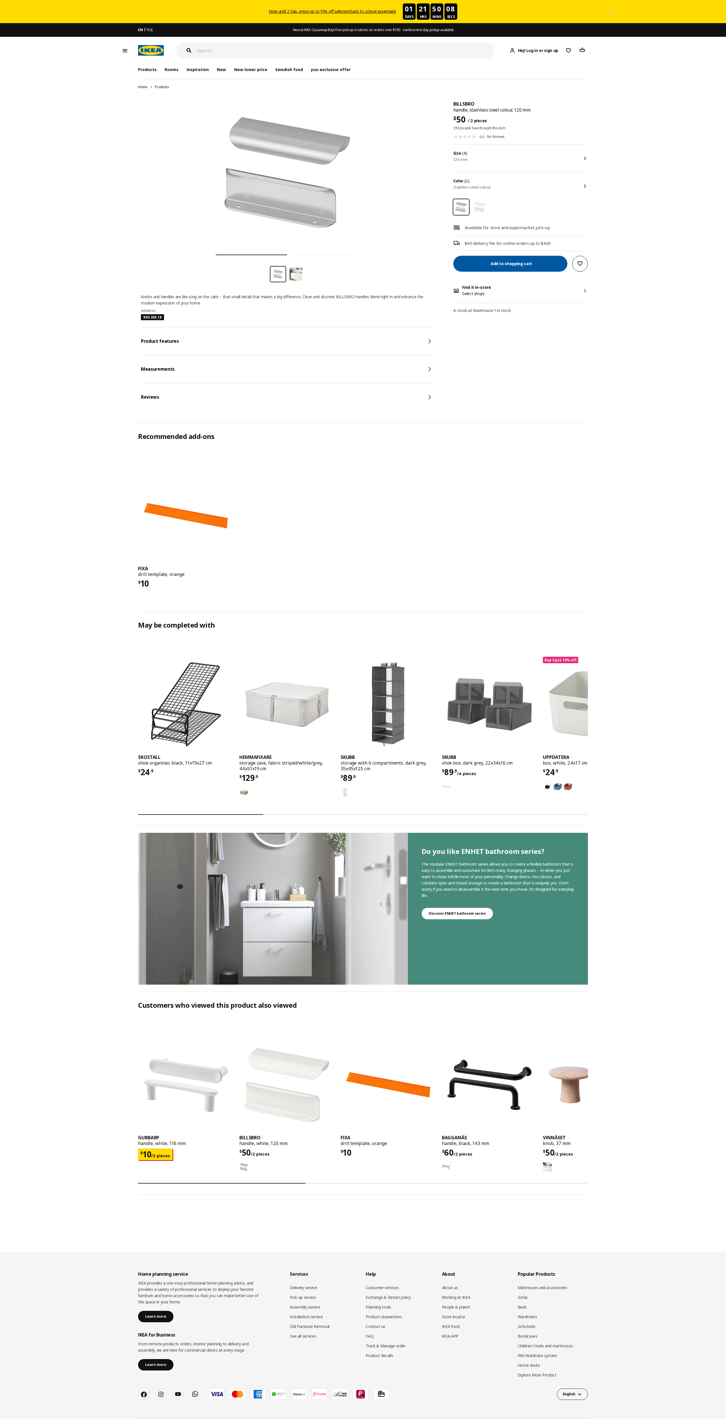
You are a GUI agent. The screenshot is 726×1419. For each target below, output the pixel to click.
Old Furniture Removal (309, 1326)
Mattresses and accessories (542, 1287)
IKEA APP (450, 1336)
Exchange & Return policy (388, 1297)
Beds (522, 1307)
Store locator (453, 1316)
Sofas (523, 1297)
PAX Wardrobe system (537, 1355)
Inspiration (198, 69)
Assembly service (305, 1307)
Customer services (382, 1287)
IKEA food (451, 1326)
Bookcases (527, 1336)
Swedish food (289, 69)
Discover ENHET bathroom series (457, 913)
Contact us (375, 1326)
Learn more (155, 1316)
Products (162, 86)
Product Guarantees (384, 1316)
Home (142, 86)
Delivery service (303, 1287)
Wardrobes (527, 1316)
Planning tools (378, 1307)
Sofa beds (526, 1326)
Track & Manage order (385, 1346)
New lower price (250, 69)
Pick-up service (303, 1297)
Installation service (306, 1316)
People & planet (456, 1307)
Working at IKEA (456, 1297)
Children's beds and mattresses (545, 1346)
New (221, 69)
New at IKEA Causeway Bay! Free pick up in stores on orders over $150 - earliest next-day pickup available (373, 29)
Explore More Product (537, 1375)
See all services (303, 1336)
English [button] (569, 1394)
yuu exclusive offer (331, 69)
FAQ (369, 1336)
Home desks (529, 1365)
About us (450, 1287)
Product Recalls (379, 1355)
